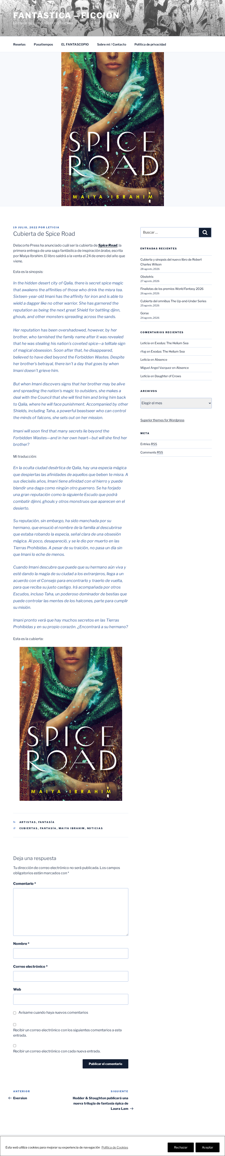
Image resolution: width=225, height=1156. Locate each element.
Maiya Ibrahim (72, 828)
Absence (161, 359)
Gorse (144, 313)
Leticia (53, 227)
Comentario (24, 884)
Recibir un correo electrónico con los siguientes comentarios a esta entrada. (67, 1032)
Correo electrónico (30, 966)
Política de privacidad (150, 44)
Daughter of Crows (168, 376)
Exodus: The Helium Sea (172, 343)
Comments (151, 452)
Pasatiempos (43, 44)
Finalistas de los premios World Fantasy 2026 (171, 289)
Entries (148, 444)
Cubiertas (28, 828)
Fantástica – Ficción (66, 15)
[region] (112, 1146)
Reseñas (19, 44)
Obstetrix (147, 276)
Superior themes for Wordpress (162, 420)
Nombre (21, 944)
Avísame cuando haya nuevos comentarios (53, 1012)
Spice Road (107, 245)
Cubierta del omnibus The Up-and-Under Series (173, 301)
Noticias (95, 828)
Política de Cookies (115, 1147)
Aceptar (207, 1147)
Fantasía (46, 822)
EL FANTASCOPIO (75, 44)
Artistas (27, 822)
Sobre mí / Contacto (111, 44)
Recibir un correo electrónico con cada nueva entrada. (56, 1051)
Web (17, 989)
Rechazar (180, 1147)
